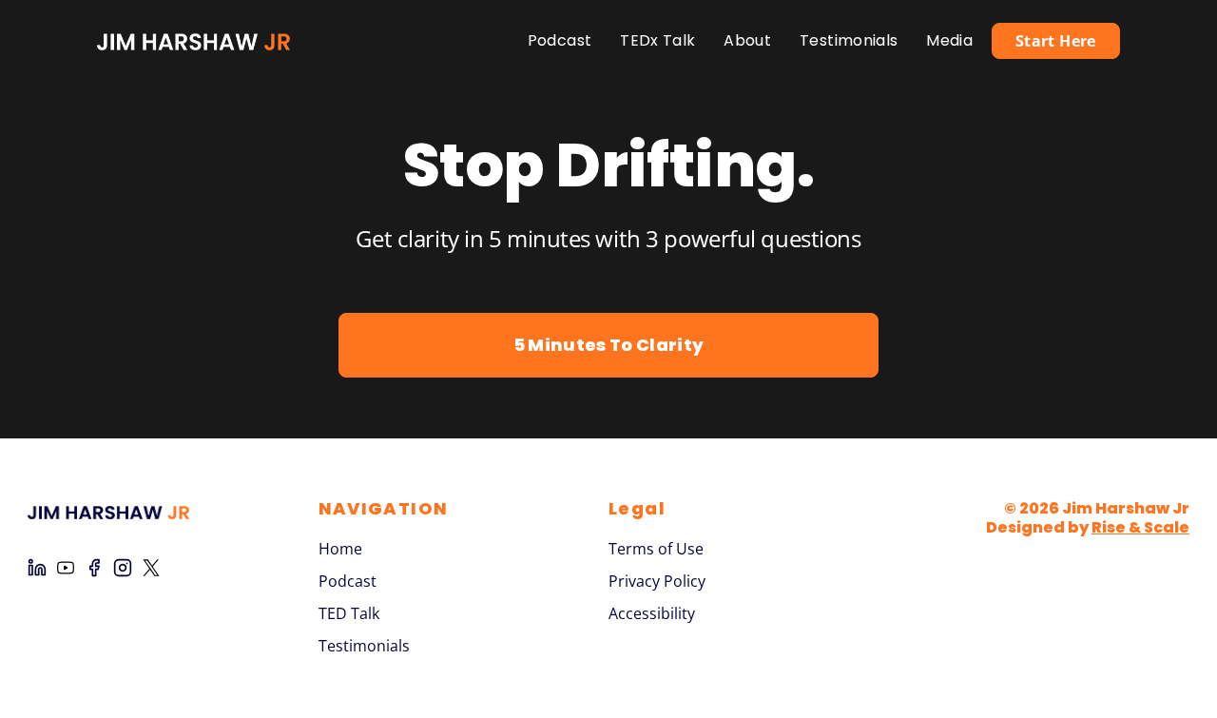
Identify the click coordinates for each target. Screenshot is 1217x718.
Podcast (559, 40)
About (747, 40)
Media (949, 40)
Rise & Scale (1140, 527)
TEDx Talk (657, 40)
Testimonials (849, 40)
